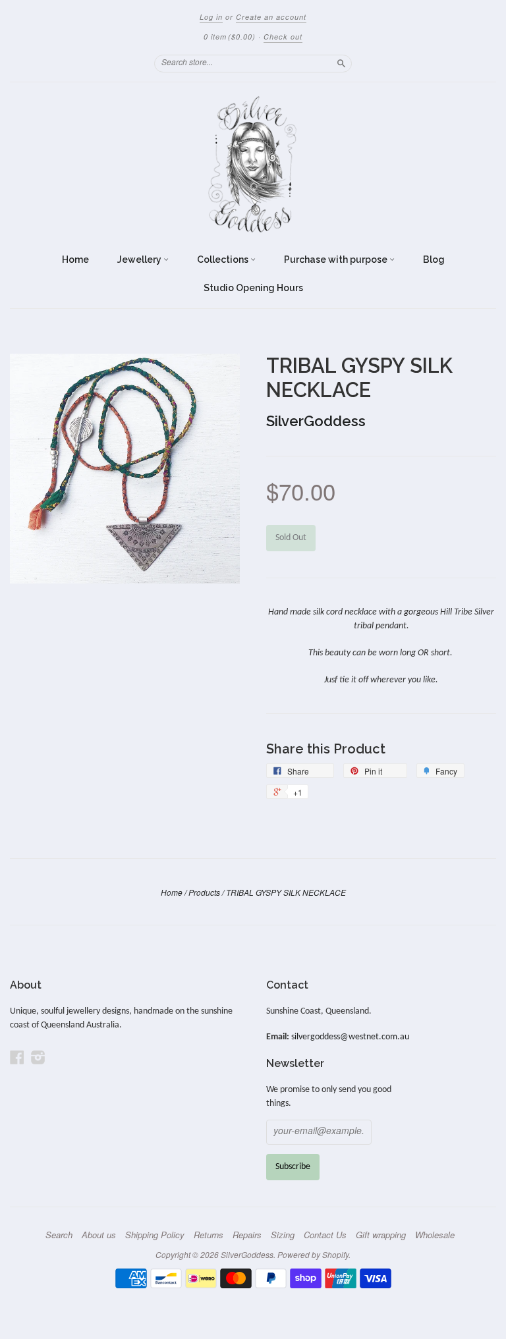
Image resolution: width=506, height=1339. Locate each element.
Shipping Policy (154, 1235)
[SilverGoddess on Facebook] (17, 1058)
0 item (230, 36)
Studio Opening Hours (253, 288)
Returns (208, 1235)
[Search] (341, 63)
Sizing (283, 1235)
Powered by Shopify (313, 1254)
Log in (211, 17)
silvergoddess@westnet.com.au (350, 1037)
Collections (223, 259)
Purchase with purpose (336, 259)
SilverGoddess (316, 420)
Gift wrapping (381, 1235)
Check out (283, 36)
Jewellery (140, 259)
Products (204, 892)
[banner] (253, 164)
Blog (434, 259)
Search (58, 1235)
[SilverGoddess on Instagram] (38, 1058)
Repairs (247, 1235)
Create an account (271, 17)
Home (75, 259)
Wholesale (435, 1235)
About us (99, 1235)
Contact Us (325, 1235)
